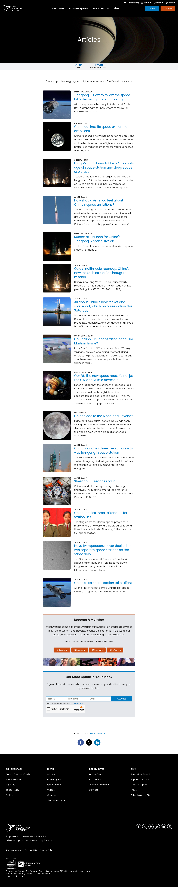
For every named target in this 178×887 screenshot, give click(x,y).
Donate (168, 8)
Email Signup (95, 779)
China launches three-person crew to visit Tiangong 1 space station (103, 450)
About (117, 8)
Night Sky (10, 784)
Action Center (96, 774)
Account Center (14, 850)
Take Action (101, 8)
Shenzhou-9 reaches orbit (94, 481)
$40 (115, 650)
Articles (101, 733)
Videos (51, 789)
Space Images (55, 784)
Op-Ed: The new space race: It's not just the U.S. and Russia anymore (104, 378)
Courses (51, 795)
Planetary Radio (55, 779)
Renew (159, 2)
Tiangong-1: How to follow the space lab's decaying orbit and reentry (102, 97)
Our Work (58, 8)
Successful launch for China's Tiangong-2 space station (97, 239)
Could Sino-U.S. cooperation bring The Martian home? (103, 341)
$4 (62, 650)
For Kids (10, 795)
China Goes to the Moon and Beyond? (103, 416)
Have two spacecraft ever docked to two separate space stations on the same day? (102, 550)
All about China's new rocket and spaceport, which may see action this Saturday (103, 306)
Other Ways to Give (141, 795)
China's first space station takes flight (103, 583)
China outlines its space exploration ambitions (101, 129)
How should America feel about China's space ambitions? (98, 202)
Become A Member (99, 784)
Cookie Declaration (14, 876)
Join (152, 8)
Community (133, 2)
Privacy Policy (79, 703)
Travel (134, 789)
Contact (93, 789)
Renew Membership (141, 774)
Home (93, 733)
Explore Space (79, 8)
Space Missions (14, 779)
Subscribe (121, 699)
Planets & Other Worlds (18, 774)
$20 (97, 650)
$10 (79, 650)
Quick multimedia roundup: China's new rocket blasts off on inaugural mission (101, 273)
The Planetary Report (58, 800)
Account (147, 2)
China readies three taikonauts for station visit (100, 515)
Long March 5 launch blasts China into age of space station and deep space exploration (104, 167)
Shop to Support (139, 784)
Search (171, 2)
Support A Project (140, 779)
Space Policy (12, 789)
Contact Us (31, 850)
